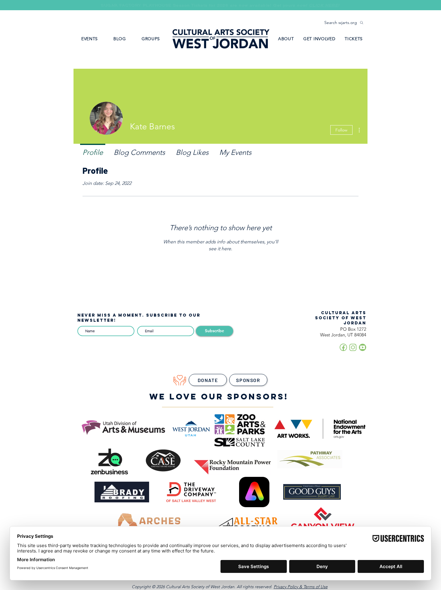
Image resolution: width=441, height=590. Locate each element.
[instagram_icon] (353, 347)
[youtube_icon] (362, 347)
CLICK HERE (324, 5)
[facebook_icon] (343, 347)
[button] (151, 38)
